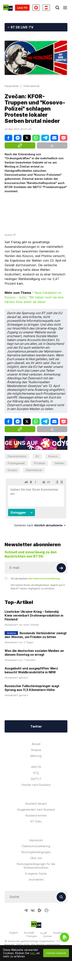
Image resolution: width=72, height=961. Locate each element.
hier (32, 953)
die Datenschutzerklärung (44, 578)
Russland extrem (36, 815)
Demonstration (17, 456)
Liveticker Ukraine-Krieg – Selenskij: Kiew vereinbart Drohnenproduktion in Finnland (34, 615)
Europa (12, 470)
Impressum (36, 840)
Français (31, 936)
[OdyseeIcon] (46, 910)
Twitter (36, 726)
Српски (47, 936)
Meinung (36, 755)
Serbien (59, 463)
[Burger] (65, 7)
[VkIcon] (33, 910)
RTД (36, 773)
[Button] (61, 567)
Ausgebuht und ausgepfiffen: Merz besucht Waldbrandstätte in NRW (31, 670)
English (13, 932)
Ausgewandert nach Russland (36, 809)
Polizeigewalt (16, 463)
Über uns (36, 858)
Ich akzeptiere (35, 578)
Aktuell (36, 744)
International (34, 470)
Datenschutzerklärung (36, 846)
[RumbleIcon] (39, 910)
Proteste (39, 463)
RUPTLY (36, 778)
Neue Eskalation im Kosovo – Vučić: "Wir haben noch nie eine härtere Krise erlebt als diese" (34, 297)
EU (37, 456)
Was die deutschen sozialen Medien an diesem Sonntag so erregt (34, 652)
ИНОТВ (36, 767)
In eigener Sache (36, 873)
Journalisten (36, 879)
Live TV (22, 7)
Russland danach (36, 803)
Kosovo (53, 456)
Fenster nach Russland (36, 784)
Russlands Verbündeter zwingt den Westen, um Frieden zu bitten (36, 635)
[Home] (8, 8)
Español (58, 932)
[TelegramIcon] (26, 910)
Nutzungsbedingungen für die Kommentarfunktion (36, 865)
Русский (29, 932)
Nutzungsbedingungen (36, 852)
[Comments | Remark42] (36, 504)
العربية (43, 932)
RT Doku (36, 821)
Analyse (36, 750)
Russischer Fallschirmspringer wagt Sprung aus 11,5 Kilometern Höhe (32, 688)
